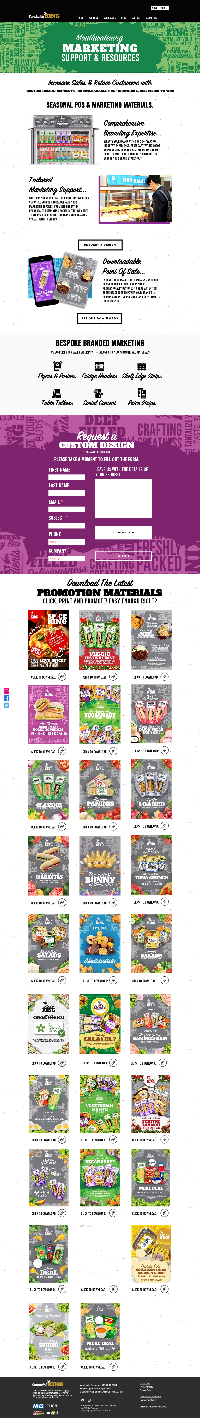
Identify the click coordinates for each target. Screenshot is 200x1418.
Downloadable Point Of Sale (122, 267)
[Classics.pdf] (62, 827)
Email (54, 501)
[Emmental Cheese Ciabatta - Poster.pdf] (62, 751)
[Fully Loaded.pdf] (164, 826)
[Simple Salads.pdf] (164, 981)
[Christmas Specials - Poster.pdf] (164, 677)
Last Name (59, 485)
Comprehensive (124, 124)
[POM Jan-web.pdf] (62, 1213)
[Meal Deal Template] (113, 1367)
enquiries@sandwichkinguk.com (95, 1389)
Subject (56, 517)
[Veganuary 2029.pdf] (113, 1213)
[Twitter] (6, 705)
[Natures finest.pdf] (62, 981)
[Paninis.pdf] (113, 827)
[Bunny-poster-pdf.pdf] (113, 903)
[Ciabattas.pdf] (62, 903)
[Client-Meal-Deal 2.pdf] (164, 1213)
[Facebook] (6, 698)
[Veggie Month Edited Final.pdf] (113, 1140)
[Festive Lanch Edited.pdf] (164, 1140)
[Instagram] (6, 691)
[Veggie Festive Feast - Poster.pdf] (113, 677)
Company (57, 550)
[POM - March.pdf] (62, 1367)
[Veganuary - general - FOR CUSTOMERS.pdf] (113, 751)
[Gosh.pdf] (113, 1063)
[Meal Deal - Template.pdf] (62, 1289)
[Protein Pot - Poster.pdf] (164, 1289)
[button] (123, 532)
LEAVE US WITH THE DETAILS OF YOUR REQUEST (121, 472)
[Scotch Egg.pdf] (113, 1289)
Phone (55, 534)
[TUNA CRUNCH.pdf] (164, 902)
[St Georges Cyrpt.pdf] (62, 1063)
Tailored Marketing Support (55, 185)
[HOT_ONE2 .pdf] (62, 677)
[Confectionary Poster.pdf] (113, 981)
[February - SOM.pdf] (164, 751)
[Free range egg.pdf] (62, 1140)
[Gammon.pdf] (162, 1063)
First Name (59, 469)
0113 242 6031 (109, 1385)
